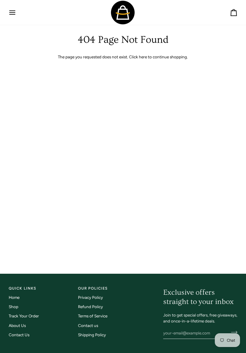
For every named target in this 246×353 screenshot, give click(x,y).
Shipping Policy (92, 334)
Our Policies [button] (93, 288)
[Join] (232, 332)
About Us (17, 325)
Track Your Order (24, 316)
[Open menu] (18, 12)
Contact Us (19, 334)
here (143, 56)
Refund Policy (90, 306)
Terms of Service (92, 316)
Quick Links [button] (22, 288)
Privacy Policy (90, 297)
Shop (13, 306)
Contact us (88, 325)
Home (14, 297)
